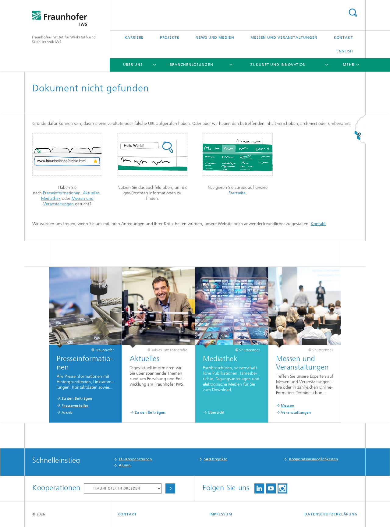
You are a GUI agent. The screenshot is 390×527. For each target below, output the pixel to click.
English (344, 51)
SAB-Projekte (216, 459)
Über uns (133, 64)
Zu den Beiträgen (77, 398)
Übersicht (216, 412)
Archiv (67, 412)
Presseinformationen (61, 193)
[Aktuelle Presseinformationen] (85, 307)
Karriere (134, 37)
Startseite (237, 193)
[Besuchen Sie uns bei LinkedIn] (259, 488)
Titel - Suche (353, 13)
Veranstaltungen (296, 412)
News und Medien (215, 37)
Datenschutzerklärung (331, 514)
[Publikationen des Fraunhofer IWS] (158, 307)
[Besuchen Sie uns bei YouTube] (271, 488)
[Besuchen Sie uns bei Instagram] (282, 488)
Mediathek (51, 198)
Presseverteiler (75, 405)
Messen (287, 405)
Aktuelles (91, 193)
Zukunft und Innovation (278, 64)
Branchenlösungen (191, 64)
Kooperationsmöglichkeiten (313, 459)
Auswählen (170, 488)
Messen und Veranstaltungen (283, 37)
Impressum (220, 514)
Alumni (125, 465)
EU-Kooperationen (135, 459)
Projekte (169, 37)
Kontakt (343, 37)
